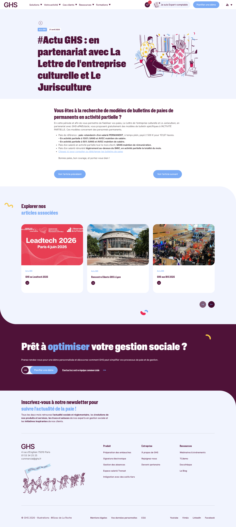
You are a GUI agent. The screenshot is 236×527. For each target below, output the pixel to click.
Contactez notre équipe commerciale (80, 370)
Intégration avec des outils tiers (119, 477)
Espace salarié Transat (114, 470)
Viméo (185, 517)
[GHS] (10, 5)
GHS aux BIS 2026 (166, 276)
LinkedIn (197, 517)
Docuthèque (186, 464)
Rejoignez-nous (149, 458)
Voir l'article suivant (167, 174)
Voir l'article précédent (70, 174)
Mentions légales (98, 517)
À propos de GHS (149, 452)
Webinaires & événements (193, 452)
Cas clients (68, 4)
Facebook (210, 517)
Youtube (174, 517)
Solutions (34, 4)
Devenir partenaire (150, 464)
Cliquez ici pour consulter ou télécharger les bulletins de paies (90, 151)
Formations (102, 4)
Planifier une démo (206, 4)
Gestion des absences (114, 464)
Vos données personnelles (124, 517)
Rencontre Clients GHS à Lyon (106, 277)
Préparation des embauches (117, 452)
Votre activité (51, 4)
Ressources (85, 4)
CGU (143, 517)
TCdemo (184, 458)
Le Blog (183, 470)
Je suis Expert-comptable (174, 4)
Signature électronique (114, 458)
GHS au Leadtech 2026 (36, 276)
